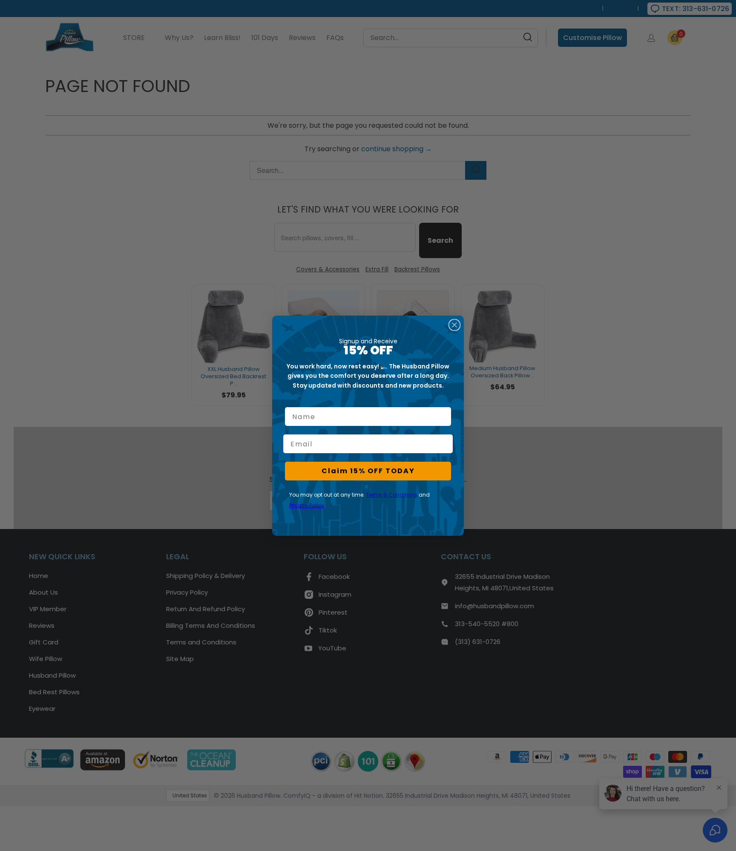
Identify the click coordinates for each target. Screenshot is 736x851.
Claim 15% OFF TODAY (368, 471)
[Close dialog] (454, 325)
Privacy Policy (306, 505)
